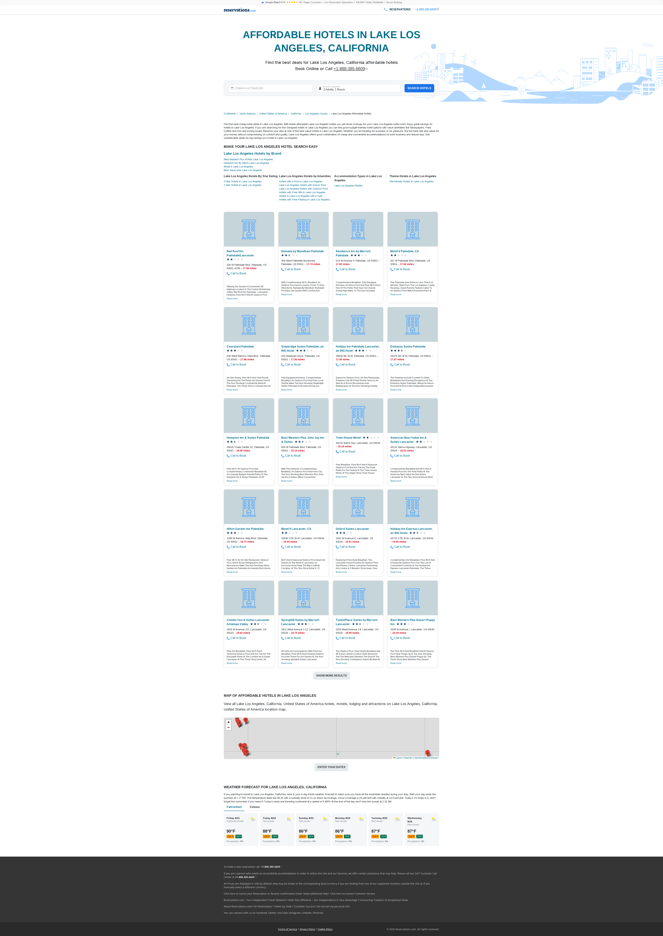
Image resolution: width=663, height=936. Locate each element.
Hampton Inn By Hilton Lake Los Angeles (246, 163)
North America (248, 113)
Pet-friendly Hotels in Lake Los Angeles (412, 181)
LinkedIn (307, 912)
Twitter (272, 912)
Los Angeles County (316, 113)
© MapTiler (407, 757)
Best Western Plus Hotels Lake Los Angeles (248, 159)
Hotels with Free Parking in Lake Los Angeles (304, 199)
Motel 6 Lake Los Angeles (238, 166)
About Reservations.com (238, 906)
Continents (230, 113)
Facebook (261, 912)
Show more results (331, 675)
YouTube (282, 912)
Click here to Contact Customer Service (352, 893)
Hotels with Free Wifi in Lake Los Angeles (302, 192)
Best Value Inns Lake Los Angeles (243, 170)
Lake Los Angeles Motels (348, 185)
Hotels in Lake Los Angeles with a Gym (300, 196)
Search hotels (419, 88)
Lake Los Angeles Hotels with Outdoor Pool (303, 188)
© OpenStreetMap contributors (425, 757)
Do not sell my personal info (333, 906)
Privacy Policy (307, 929)
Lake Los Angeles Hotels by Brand (252, 153)
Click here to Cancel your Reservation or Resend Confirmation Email (263, 893)
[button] (246, 753)
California (296, 113)
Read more (232, 298)
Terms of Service (287, 929)
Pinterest (318, 912)
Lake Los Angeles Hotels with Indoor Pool (302, 185)
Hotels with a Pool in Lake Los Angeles (301, 181)
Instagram (295, 912)
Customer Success (304, 906)
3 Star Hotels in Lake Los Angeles (243, 181)
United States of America (273, 113)
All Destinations (263, 906)
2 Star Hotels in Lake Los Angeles (243, 185)
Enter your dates (331, 767)
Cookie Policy (325, 929)
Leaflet (398, 757)
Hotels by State (283, 906)
